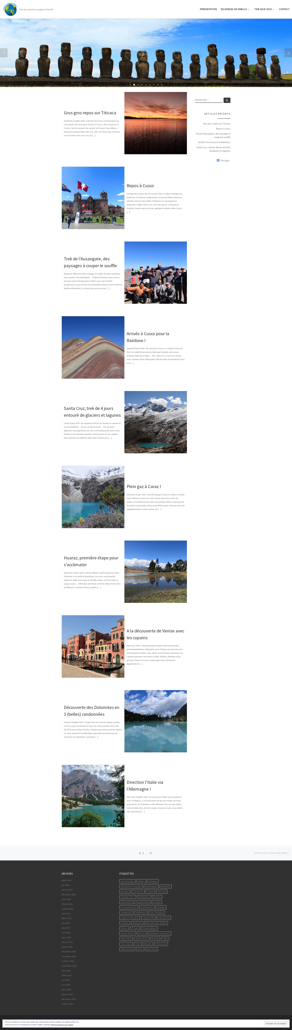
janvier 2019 (67, 946)
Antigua (153, 881)
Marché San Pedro (156, 923)
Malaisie (137, 923)
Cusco (157, 897)
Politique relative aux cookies (62, 1024)
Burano (125, 891)
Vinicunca (161, 944)
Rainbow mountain (159, 933)
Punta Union (127, 933)
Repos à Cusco (140, 185)
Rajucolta (126, 938)
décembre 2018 (69, 951)
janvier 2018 (67, 994)
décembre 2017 (69, 999)
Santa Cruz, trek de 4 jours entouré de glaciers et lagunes (213, 149)
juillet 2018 (66, 975)
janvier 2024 (67, 889)
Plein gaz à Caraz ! (144, 486)
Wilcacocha (127, 949)
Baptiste (165, 886)
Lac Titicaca (156, 912)
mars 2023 (66, 899)
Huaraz (161, 907)
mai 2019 (66, 927)
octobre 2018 (68, 961)
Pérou (142, 933)
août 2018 (66, 970)
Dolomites (126, 902)
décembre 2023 (69, 894)
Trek (137, 944)
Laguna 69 (148, 918)
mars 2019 (66, 937)
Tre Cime (126, 944)
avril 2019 (66, 932)
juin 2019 (65, 923)
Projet (135, 928)
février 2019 (67, 942)
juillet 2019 (66, 918)
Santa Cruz (142, 938)
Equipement (142, 902)
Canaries (138, 891)
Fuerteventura (129, 907)
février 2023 (67, 904)
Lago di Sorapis (129, 918)
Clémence (144, 897)
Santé (155, 938)
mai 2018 (66, 980)
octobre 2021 (68, 908)
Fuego (156, 902)
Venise (147, 944)
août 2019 (66, 913)
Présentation (149, 928)
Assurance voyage (131, 886)
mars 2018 (66, 989)
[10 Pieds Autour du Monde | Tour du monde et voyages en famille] (10, 8)
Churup (162, 891)
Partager (225, 160)
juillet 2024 (66, 880)
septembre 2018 (69, 965)
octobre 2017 (68, 1004)
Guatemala (147, 907)
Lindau (124, 923)
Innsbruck (126, 912)
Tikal (165, 938)
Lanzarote (163, 918)
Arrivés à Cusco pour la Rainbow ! (214, 142)
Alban (141, 881)
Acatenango (127, 881)
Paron (124, 928)
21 (151, 853)
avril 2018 (66, 985)
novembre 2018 (69, 956)
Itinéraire (141, 912)
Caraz (150, 891)
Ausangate (151, 886)
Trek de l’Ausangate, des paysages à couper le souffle (212, 135)
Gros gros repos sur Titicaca (90, 113)
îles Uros (151, 949)
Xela (140, 949)
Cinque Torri (127, 897)
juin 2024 (65, 885)
